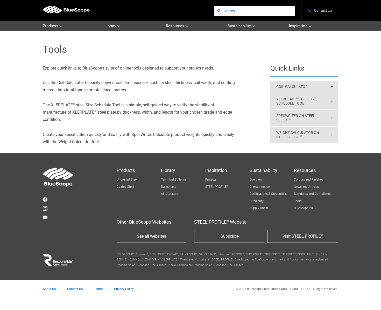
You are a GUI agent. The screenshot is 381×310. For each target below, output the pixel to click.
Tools (297, 201)
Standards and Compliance (312, 194)
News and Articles (306, 187)
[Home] (66, 9)
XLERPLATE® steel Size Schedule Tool (296, 101)
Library (110, 26)
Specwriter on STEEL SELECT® (295, 118)
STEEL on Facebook (45, 199)
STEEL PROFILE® (216, 187)
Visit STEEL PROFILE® (303, 236)
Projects (210, 179)
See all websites (151, 236)
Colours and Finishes (308, 179)
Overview (256, 179)
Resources (175, 26)
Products (51, 26)
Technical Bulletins (174, 179)
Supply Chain (259, 208)
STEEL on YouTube (45, 217)
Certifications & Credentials (268, 194)
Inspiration (298, 26)
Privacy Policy (124, 289)
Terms (98, 289)
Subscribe (230, 236)
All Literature (169, 194)
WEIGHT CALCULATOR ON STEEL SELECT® (297, 134)
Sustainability (240, 26)
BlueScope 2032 (305, 208)
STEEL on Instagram (45, 208)
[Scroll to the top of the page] (370, 299)
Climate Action (260, 187)
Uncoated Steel (127, 179)
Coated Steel (125, 187)
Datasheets (168, 187)
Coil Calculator (292, 87)
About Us (49, 289)
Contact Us (75, 289)
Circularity (257, 201)
